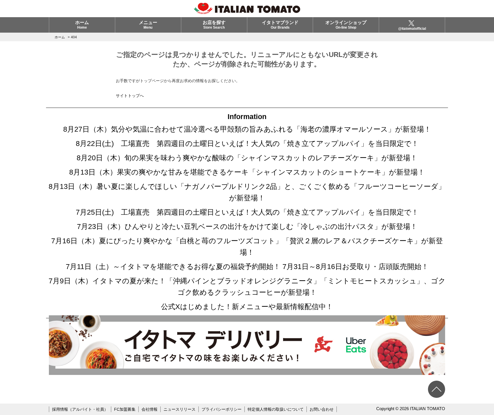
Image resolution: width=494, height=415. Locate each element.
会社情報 (150, 409)
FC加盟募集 (125, 409)
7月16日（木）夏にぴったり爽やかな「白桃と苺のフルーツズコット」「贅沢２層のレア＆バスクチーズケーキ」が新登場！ (247, 246)
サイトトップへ (130, 95)
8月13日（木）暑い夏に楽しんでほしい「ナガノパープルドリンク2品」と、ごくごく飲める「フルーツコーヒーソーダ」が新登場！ (247, 192)
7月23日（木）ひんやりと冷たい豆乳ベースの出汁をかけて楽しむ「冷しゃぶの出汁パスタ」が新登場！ (247, 226)
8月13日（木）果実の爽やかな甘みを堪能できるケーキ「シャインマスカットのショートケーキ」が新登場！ (247, 172)
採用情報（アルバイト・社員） (80, 409)
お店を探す (214, 24)
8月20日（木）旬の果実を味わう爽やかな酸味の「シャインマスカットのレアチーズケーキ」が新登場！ (247, 158)
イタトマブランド (280, 24)
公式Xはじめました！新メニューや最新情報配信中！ (247, 307)
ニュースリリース (180, 409)
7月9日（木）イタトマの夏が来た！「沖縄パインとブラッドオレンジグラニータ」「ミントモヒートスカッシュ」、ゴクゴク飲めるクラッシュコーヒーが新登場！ (247, 286)
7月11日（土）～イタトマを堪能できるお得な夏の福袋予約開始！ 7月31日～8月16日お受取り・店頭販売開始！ (247, 266)
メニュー (148, 24)
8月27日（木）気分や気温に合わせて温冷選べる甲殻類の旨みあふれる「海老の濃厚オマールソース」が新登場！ (247, 129)
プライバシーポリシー (222, 409)
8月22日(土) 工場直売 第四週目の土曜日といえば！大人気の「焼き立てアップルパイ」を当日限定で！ (247, 143)
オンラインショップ (345, 24)
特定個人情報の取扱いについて (276, 409)
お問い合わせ (322, 409)
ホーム (82, 24)
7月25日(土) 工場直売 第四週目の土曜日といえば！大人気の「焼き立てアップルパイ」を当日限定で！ (247, 212)
